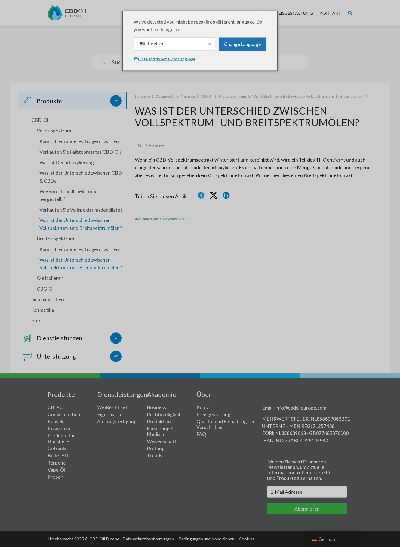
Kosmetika (42, 310)
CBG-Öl (45, 289)
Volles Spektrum (54, 131)
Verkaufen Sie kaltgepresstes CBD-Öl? (80, 152)
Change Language (242, 44)
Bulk (36, 320)
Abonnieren (307, 509)
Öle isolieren (50, 278)
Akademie (161, 394)
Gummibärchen (47, 299)
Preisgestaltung (293, 13)
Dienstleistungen (122, 394)
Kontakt (330, 13)
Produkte (187, 96)
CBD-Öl (39, 120)
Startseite (142, 96)
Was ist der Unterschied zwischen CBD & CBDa (80, 177)
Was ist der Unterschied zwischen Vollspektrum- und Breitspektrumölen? (80, 224)
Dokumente (165, 96)
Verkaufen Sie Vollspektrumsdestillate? (80, 210)
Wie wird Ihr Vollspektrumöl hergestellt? (69, 195)
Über (203, 394)
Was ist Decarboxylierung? (67, 162)
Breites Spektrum (55, 239)
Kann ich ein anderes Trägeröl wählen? (80, 141)
